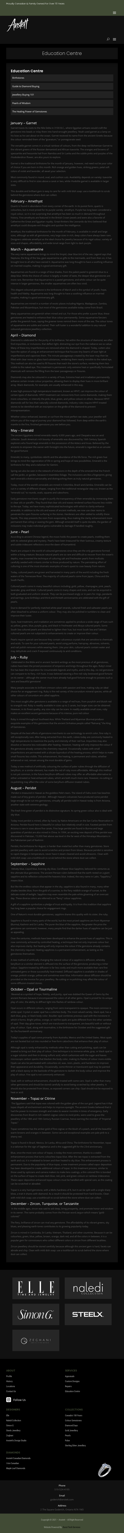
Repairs (68, 1386)
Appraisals (69, 1376)
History (9, 1381)
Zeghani (9, 1435)
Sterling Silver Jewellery (75, 1445)
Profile (9, 1376)
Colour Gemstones (73, 1420)
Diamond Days (71, 1425)
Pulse (67, 1440)
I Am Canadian (12, 1463)
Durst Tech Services (71, 1527)
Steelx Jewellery (13, 1430)
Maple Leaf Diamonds (15, 1468)
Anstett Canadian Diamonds (18, 1458)
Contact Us (11, 1391)
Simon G (10, 1425)
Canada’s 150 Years (73, 1415)
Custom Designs (72, 1381)
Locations (10, 1386)
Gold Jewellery (71, 1430)
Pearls (68, 1435)
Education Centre (72, 1391)
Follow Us (19, 1400)
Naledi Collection (13, 1420)
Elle (7, 1415)
